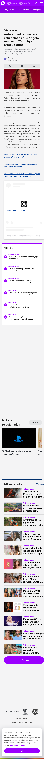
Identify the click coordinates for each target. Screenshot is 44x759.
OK (22, 751)
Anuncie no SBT (22, 719)
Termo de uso (22, 727)
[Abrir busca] (36, 3)
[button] (19, 444)
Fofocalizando (10, 30)
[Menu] (41, 3)
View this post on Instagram (16, 210)
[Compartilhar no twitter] (34, 66)
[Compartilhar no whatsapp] (10, 66)
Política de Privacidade (19, 745)
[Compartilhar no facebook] (22, 66)
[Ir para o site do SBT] (35, 712)
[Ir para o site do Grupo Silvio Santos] (18, 712)
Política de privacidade (22, 723)
